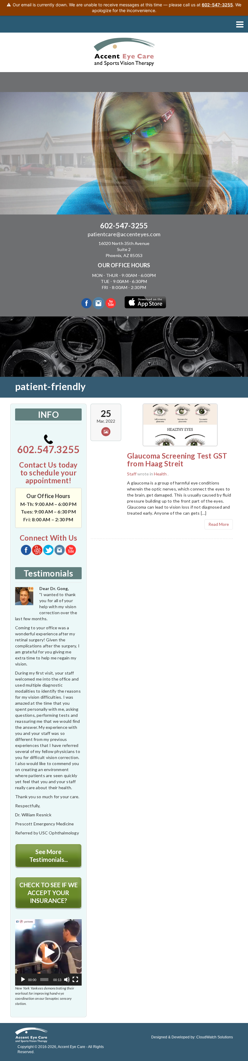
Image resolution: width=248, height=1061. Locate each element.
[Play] (23, 980)
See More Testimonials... (48, 855)
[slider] (44, 979)
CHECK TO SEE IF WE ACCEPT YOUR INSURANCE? (48, 892)
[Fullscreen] (75, 980)
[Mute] (67, 980)
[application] (48, 952)
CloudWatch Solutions (214, 1037)
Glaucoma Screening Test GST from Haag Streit (177, 459)
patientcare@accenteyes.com (124, 234)
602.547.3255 (48, 449)
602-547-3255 (124, 225)
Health (160, 473)
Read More (218, 524)
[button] (48, 952)
